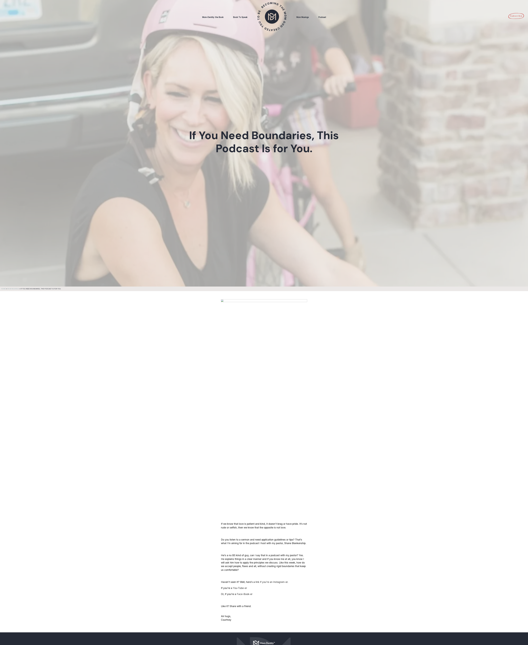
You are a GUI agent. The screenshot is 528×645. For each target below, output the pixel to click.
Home (3, 289)
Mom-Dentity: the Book (213, 17)
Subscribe (516, 15)
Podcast (322, 17)
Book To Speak (240, 17)
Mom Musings (302, 17)
